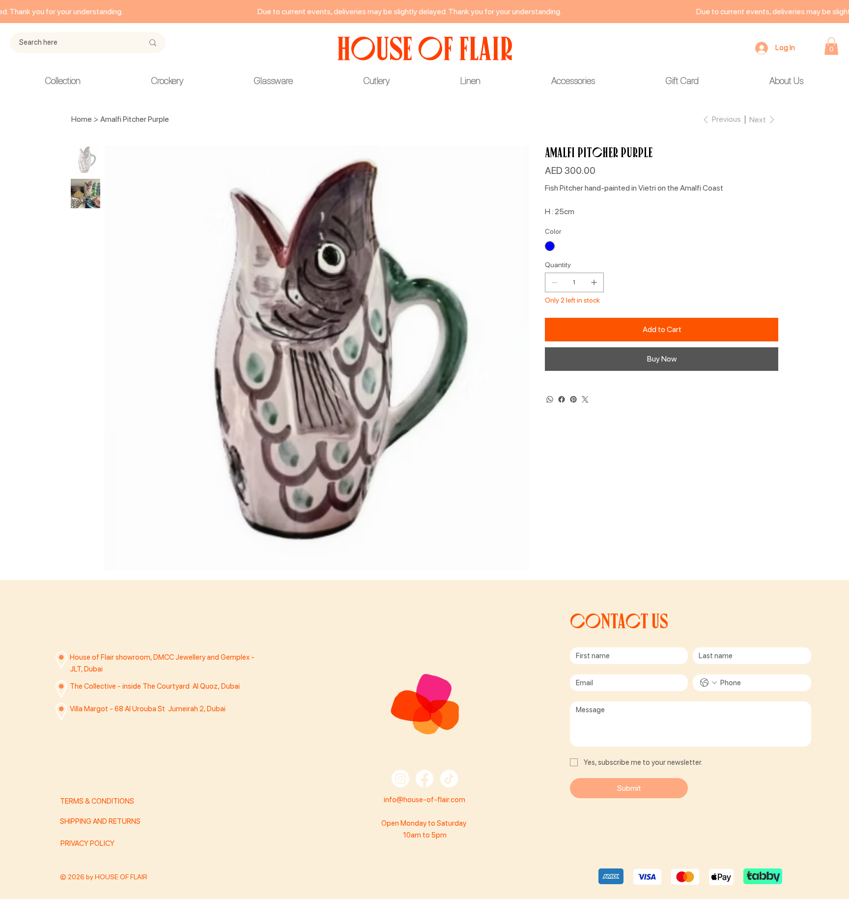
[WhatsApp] (550, 399)
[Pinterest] (573, 399)
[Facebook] (561, 399)
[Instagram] (400, 778)
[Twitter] (585, 399)
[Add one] (594, 282)
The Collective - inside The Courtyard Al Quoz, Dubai (155, 686)
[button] (831, 46)
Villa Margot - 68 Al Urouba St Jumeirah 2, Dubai (148, 708)
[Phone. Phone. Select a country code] (708, 683)
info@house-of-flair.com (424, 799)
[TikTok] (449, 778)
